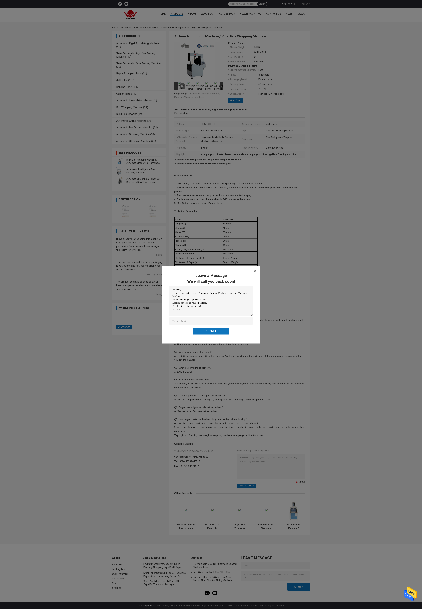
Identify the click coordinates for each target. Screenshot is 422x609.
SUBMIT (211, 331)
